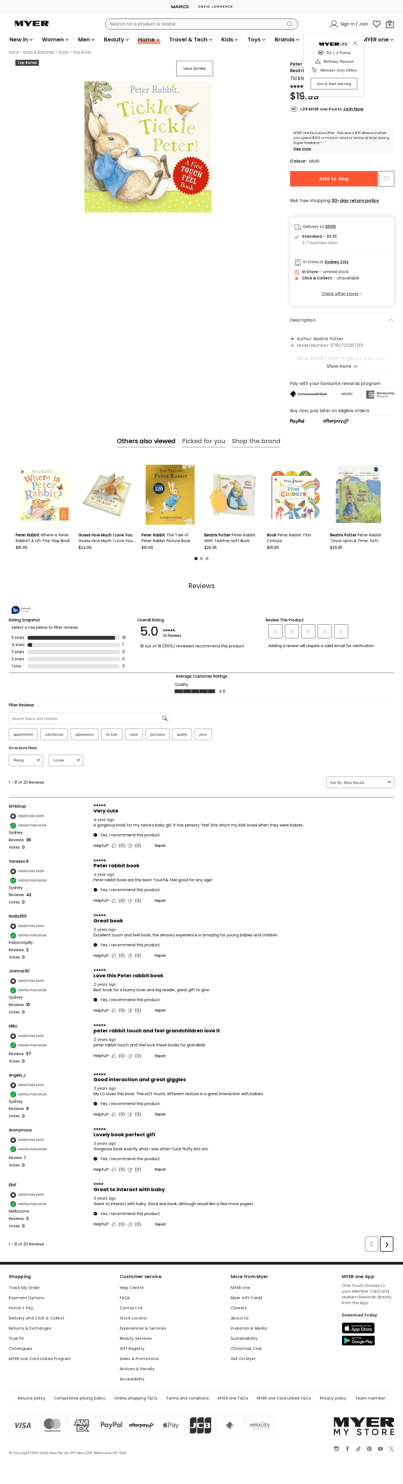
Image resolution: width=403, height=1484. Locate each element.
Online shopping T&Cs (136, 1398)
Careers (239, 1308)
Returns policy (31, 1398)
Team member (370, 1398)
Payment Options (26, 1298)
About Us (240, 1318)
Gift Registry (132, 1348)
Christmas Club (246, 1348)
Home (14, 51)
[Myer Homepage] (32, 26)
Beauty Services (136, 1338)
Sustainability (244, 1338)
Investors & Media (249, 1328)
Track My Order (24, 1287)
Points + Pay (21, 1308)
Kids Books (82, 51)
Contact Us (131, 1308)
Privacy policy (333, 1398)
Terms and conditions (187, 1398)
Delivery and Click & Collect (37, 1318)
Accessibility (132, 1379)
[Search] (291, 24)
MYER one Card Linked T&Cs (284, 1398)
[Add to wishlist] (386, 178)
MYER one (240, 1287)
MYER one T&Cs (233, 1398)
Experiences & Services (143, 1328)
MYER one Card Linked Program (40, 1358)
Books (64, 51)
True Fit (16, 1338)
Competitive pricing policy (80, 1398)
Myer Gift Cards (246, 1298)
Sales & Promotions (139, 1358)
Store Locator (133, 1318)
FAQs (125, 1298)
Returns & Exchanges (30, 1328)
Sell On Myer (243, 1358)
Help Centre (132, 1287)
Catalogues (20, 1348)
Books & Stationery (38, 51)
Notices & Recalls (137, 1369)
